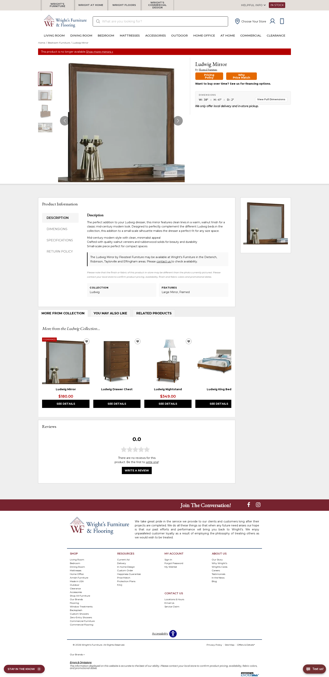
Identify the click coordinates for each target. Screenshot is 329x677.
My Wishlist (170, 566)
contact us (164, 261)
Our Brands (76, 599)
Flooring (74, 602)
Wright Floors (124, 5)
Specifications (60, 240)
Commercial (250, 35)
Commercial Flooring (81, 624)
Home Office (204, 35)
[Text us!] (314, 669)
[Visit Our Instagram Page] (258, 505)
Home (41, 42)
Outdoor (179, 35)
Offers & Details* (246, 644)
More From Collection (63, 313)
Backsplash (76, 610)
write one (152, 462)
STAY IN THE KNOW (24, 669)
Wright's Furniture (57, 5)
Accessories (155, 35)
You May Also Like (110, 313)
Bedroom (106, 35)
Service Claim (171, 606)
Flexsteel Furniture (208, 69)
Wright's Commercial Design (157, 5)
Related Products (154, 313)
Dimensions (57, 229)
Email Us (169, 602)
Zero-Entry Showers (81, 617)
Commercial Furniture (82, 620)
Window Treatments (81, 606)
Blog (214, 581)
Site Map (229, 644)
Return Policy (60, 251)
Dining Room (81, 35)
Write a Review (137, 470)
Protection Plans (126, 581)
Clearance (276, 35)
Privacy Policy (214, 644)
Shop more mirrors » (99, 51)
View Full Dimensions (271, 99)
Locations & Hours (174, 599)
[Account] (272, 21)
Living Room (54, 35)
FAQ (119, 584)
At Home (227, 35)
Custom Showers (79, 613)
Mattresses (130, 35)
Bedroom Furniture (59, 42)
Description (58, 218)
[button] (250, 21)
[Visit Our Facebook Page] (249, 505)
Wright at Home (90, 5)
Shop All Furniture (80, 595)
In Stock (277, 5)
